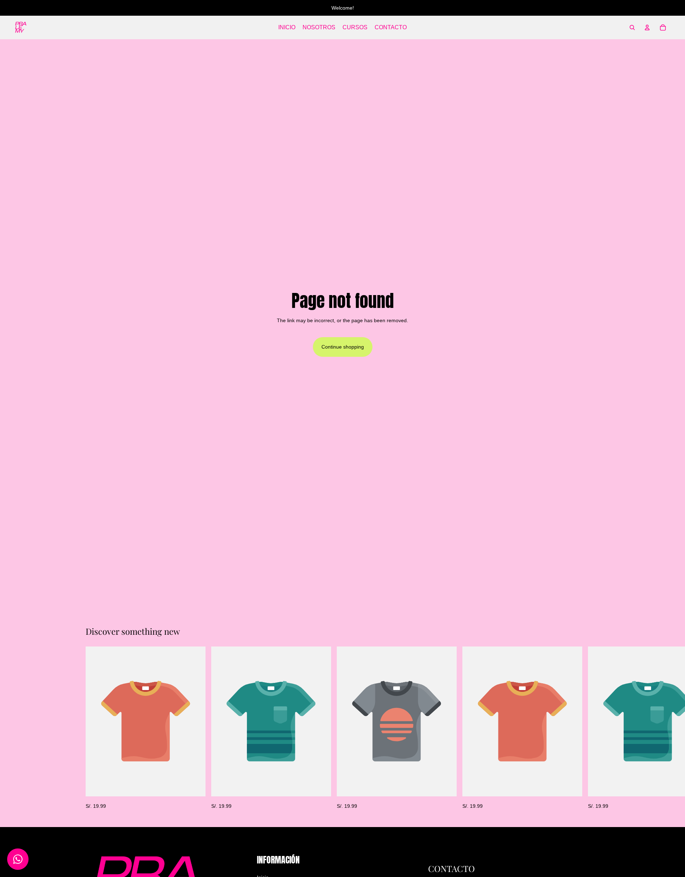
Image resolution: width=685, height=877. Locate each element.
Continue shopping (342, 347)
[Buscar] (632, 27)
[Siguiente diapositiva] (591, 728)
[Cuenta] (647, 27)
